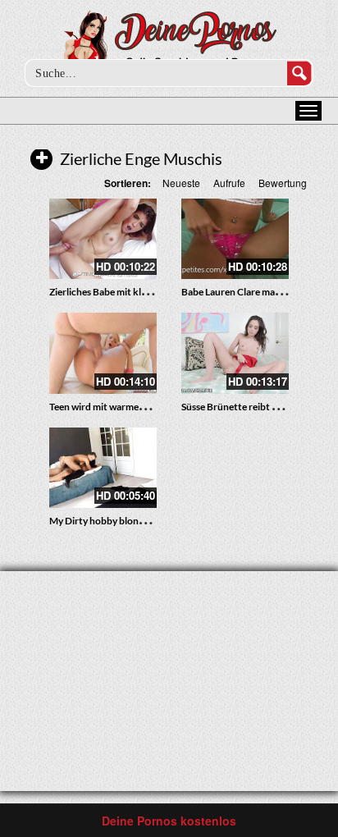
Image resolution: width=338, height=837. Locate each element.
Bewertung (282, 183)
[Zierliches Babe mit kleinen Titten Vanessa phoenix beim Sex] (103, 239)
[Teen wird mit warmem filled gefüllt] (103, 353)
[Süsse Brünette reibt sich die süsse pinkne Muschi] (235, 353)
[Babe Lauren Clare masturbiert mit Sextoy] (235, 239)
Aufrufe (229, 183)
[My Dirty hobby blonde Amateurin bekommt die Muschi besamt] (103, 468)
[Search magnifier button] (299, 73)
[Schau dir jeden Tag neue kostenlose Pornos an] (169, 42)
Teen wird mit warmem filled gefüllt (124, 406)
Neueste (181, 183)
